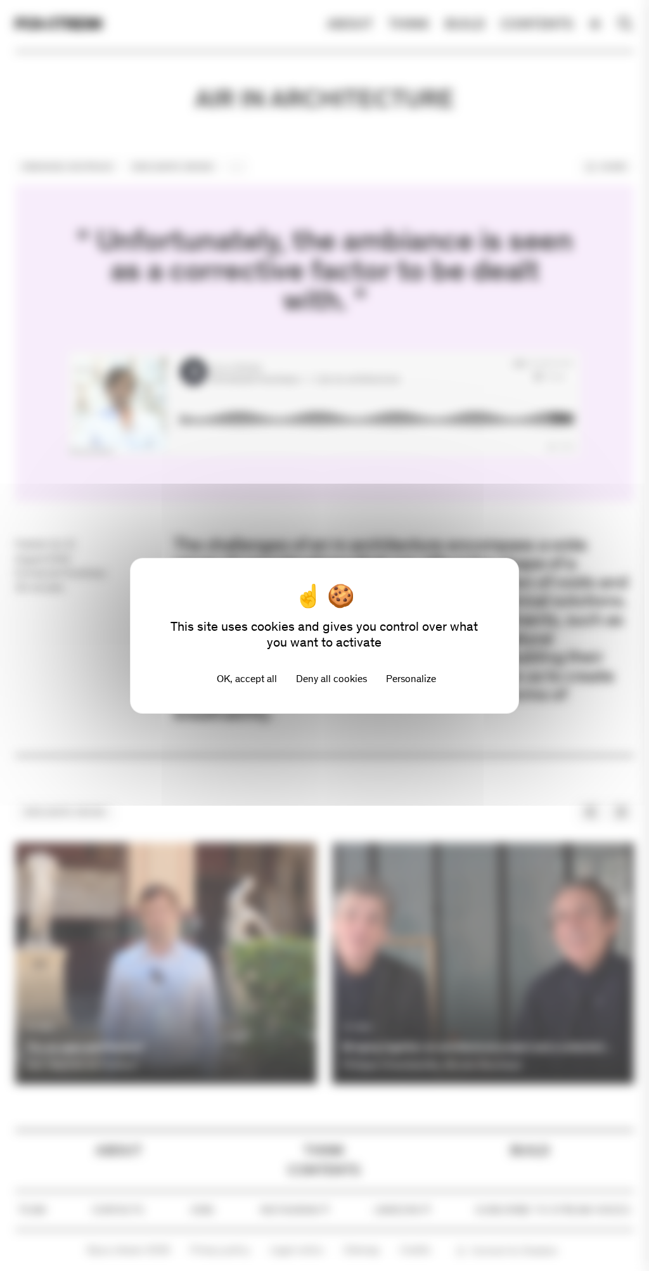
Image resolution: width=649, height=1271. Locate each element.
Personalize (411, 679)
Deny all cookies (331, 679)
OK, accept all (247, 679)
